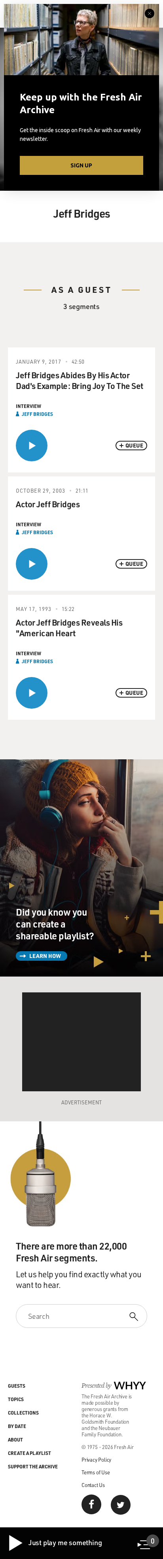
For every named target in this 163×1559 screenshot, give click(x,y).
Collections (23, 1412)
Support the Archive (33, 1466)
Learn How (45, 956)
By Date (17, 1426)
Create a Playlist (29, 1453)
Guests (16, 1386)
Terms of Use (96, 1472)
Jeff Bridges (37, 414)
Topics (16, 1399)
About (15, 1439)
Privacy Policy (96, 1459)
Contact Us (93, 1484)
